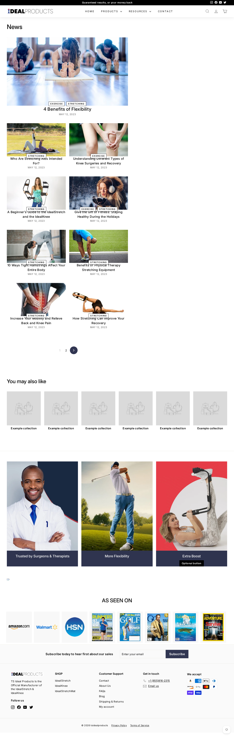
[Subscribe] (170, 387)
